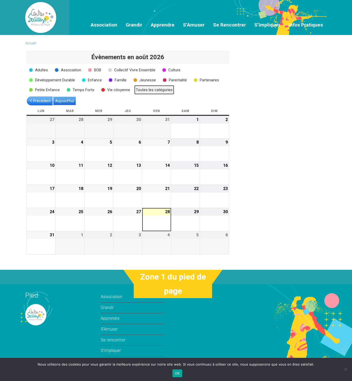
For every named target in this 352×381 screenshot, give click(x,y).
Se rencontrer (229, 25)
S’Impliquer (267, 25)
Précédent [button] (42, 101)
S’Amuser (194, 25)
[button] (39, 70)
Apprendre (162, 25)
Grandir (134, 25)
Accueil (30, 43)
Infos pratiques (306, 25)
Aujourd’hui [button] (64, 101)
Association (104, 25)
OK (177, 373)
